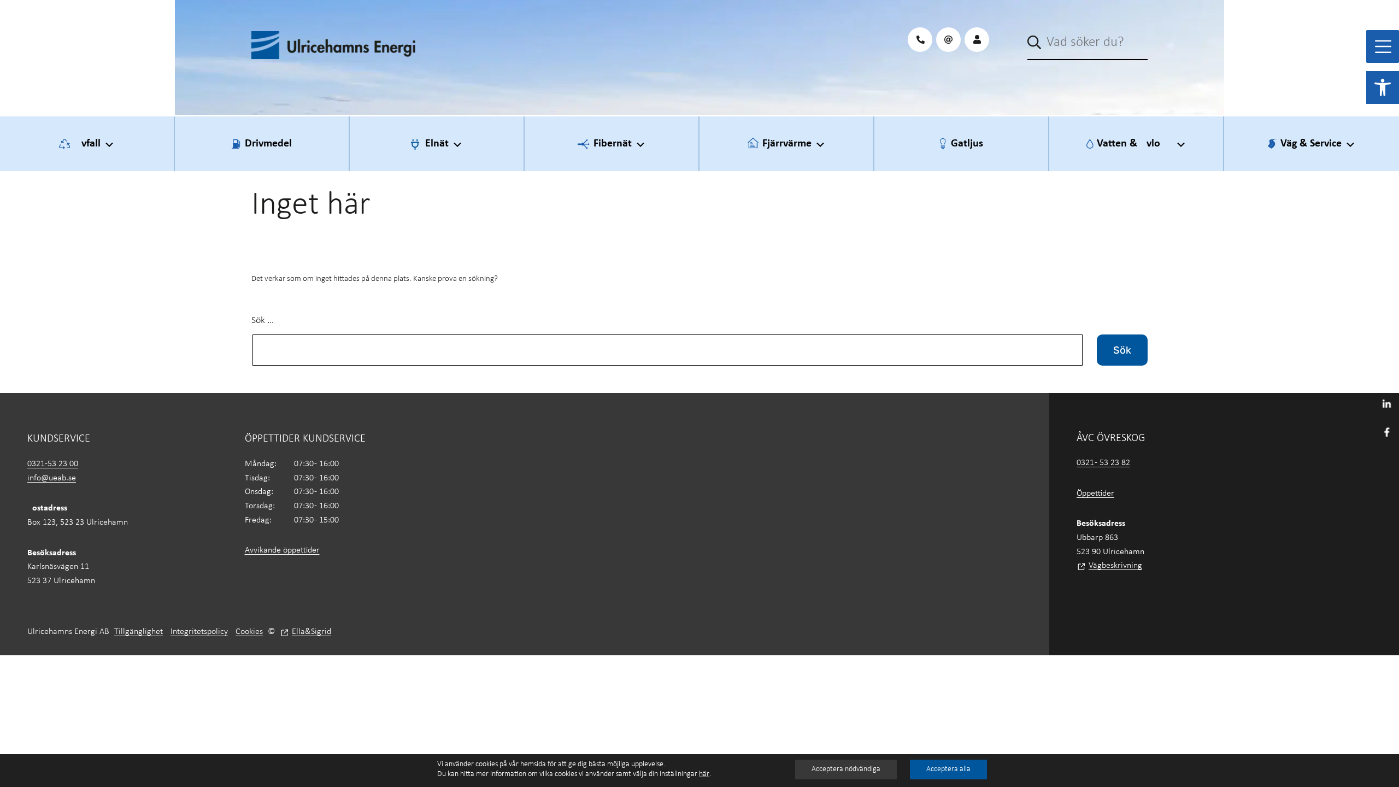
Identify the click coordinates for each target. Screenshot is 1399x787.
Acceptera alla (948, 769)
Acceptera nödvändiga (846, 769)
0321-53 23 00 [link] (52, 464)
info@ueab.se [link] (51, 478)
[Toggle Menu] (1383, 46)
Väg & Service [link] (1311, 143)
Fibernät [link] (612, 143)
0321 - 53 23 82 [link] (1103, 463)
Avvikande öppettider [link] (282, 550)
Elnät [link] (437, 143)
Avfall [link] (88, 143)
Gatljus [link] (967, 143)
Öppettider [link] (1095, 493)
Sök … (262, 320)
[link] (1382, 87)
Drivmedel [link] (268, 143)
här (704, 774)
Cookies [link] (249, 631)
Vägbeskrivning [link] (1115, 565)
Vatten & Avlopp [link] (1134, 143)
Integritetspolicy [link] (199, 631)
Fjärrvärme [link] (787, 143)
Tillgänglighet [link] (138, 631)
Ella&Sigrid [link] (311, 631)
